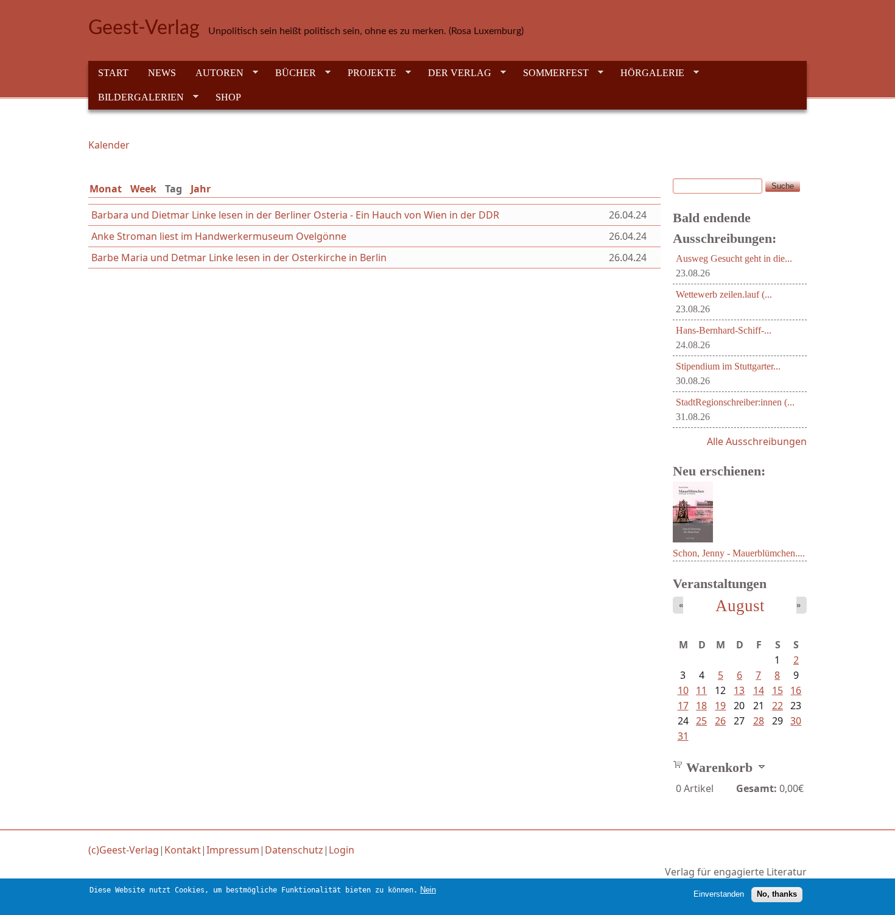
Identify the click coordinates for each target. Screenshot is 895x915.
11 (701, 690)
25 (701, 720)
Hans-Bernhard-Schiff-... (723, 330)
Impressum (232, 850)
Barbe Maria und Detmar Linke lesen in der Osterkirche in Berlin (239, 257)
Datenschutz (294, 850)
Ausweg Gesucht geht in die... (734, 258)
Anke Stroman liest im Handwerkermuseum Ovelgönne (218, 236)
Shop (228, 97)
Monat (106, 188)
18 (701, 705)
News (162, 73)
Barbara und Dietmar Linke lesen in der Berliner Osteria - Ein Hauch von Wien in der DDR (295, 215)
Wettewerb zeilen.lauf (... (724, 294)
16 (795, 690)
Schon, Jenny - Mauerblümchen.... (739, 553)
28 (758, 720)
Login (341, 850)
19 (720, 705)
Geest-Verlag (144, 28)
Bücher (290, 73)
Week (143, 188)
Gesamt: (756, 788)
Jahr (201, 188)
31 (683, 736)
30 (795, 720)
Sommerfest (551, 73)
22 (777, 705)
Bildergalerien (136, 97)
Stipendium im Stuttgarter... (728, 366)
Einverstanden (718, 894)
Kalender (109, 145)
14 (758, 690)
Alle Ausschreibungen (757, 441)
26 (720, 720)
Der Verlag (454, 73)
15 (777, 690)
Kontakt (182, 850)
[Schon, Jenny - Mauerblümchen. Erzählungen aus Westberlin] (693, 538)
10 (683, 690)
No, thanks (777, 894)
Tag (176, 188)
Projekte (367, 73)
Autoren (215, 73)
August (740, 606)
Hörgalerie (647, 73)
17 (683, 705)
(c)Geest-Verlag (123, 850)
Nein (428, 889)
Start (113, 73)
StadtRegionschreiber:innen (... (735, 402)
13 (739, 690)
